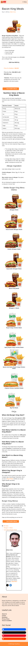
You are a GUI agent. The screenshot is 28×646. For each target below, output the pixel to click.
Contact (4, 615)
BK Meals (6, 525)
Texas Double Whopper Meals (14, 220)
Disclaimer (4, 617)
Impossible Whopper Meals (14, 259)
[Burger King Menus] (3, 2)
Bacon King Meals (14, 279)
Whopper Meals (14, 200)
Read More (14, 581)
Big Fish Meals (14, 398)
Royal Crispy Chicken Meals (14, 318)
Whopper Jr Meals (14, 298)
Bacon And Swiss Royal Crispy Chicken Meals (14, 357)
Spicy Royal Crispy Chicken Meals (14, 338)
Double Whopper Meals (14, 239)
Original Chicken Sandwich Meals (14, 378)
